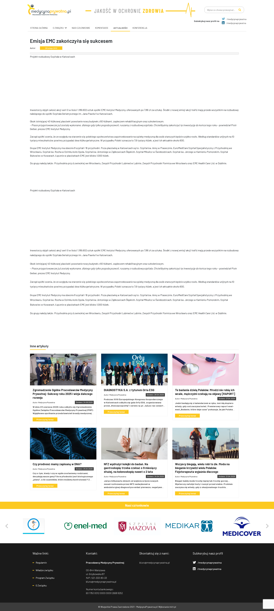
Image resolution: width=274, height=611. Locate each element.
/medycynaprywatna (236, 19)
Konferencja (140, 27)
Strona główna (39, 27)
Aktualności (120, 27)
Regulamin (41, 562)
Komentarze (101, 27)
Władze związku (44, 570)
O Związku (41, 585)
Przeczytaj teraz (45, 419)
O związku (58, 27)
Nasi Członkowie (81, 27)
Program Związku (45, 577)
